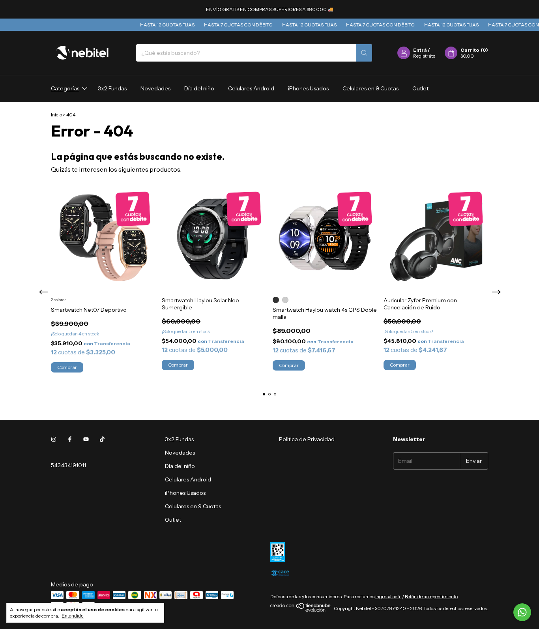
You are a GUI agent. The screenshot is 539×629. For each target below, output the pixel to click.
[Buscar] (364, 53)
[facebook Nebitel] (70, 439)
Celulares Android (251, 88)
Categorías (65, 88)
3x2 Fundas (112, 88)
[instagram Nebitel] (53, 439)
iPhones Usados (308, 88)
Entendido (73, 616)
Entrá (420, 50)
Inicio (56, 115)
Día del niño (199, 88)
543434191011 (68, 465)
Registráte (424, 56)
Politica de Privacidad (307, 439)
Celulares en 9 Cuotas (370, 88)
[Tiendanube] (300, 610)
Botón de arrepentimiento (431, 596)
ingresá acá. (388, 596)
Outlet (420, 88)
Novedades (155, 88)
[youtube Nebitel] (86, 439)
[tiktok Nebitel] (102, 439)
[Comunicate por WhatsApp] (522, 612)
